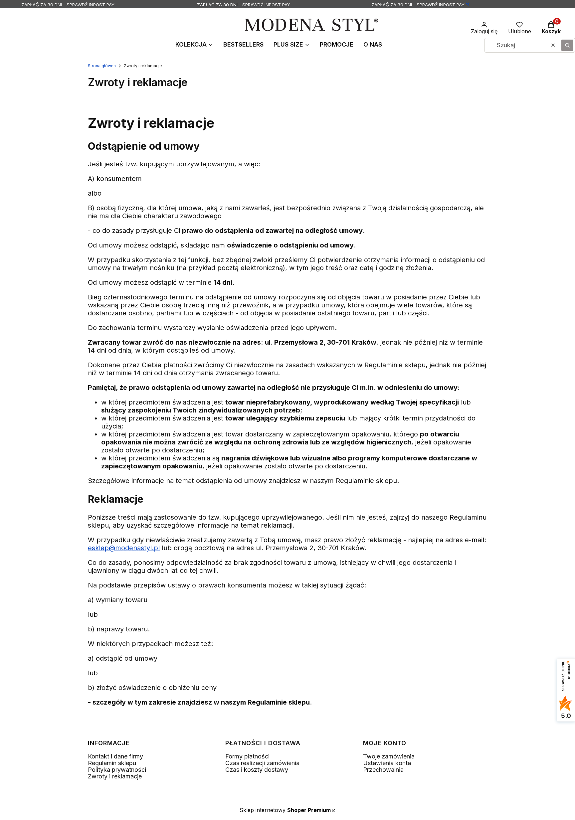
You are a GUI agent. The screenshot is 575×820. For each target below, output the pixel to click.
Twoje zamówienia (389, 756)
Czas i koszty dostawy (256, 769)
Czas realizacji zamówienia (262, 762)
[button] (567, 45)
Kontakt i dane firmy (115, 756)
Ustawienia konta (387, 762)
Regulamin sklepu (112, 762)
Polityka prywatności (117, 769)
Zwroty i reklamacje (115, 776)
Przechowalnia (383, 769)
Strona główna (102, 65)
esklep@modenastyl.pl (124, 548)
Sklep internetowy (285, 810)
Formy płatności (247, 756)
